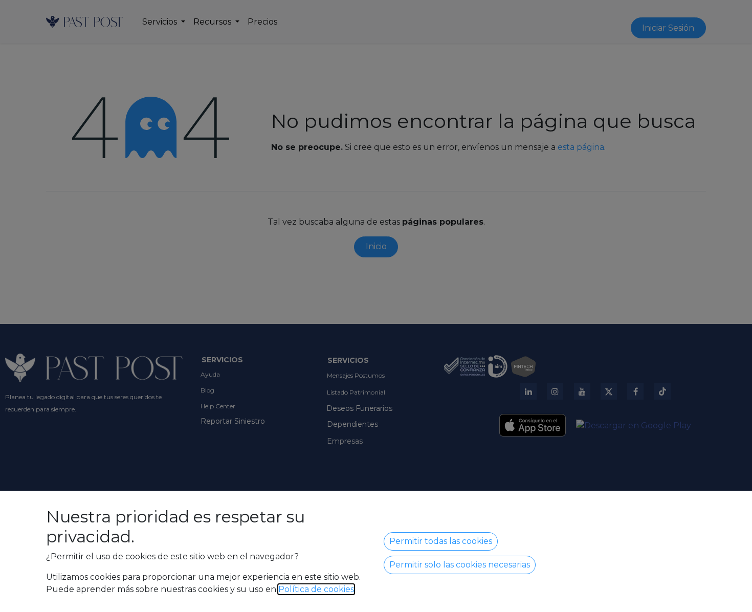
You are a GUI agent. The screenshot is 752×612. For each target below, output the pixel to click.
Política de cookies (316, 589)
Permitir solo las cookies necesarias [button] (459, 565)
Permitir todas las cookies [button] (440, 541)
